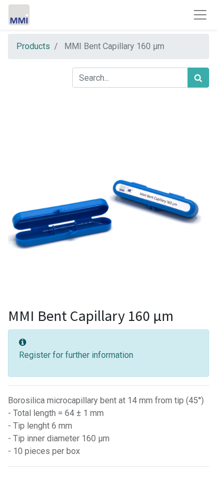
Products (33, 46)
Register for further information (76, 355)
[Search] (198, 78)
